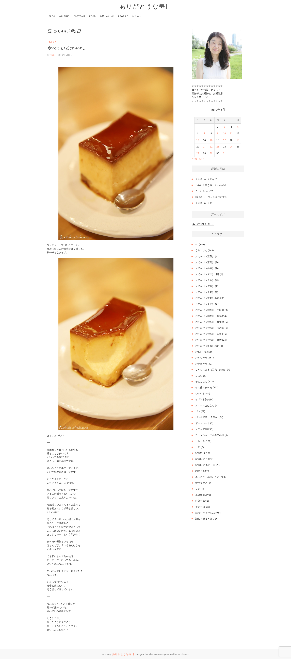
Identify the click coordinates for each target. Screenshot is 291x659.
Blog (52, 16)
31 (224, 153)
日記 (197, 488)
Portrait (79, 16)
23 (217, 146)
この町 (199, 375)
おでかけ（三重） (205, 256)
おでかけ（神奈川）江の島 (209, 327)
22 (211, 146)
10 (224, 133)
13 (197, 140)
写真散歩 (200, 453)
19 (238, 140)
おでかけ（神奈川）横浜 (208, 316)
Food (92, 16)
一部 (197, 447)
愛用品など (201, 483)
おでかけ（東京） (205, 304)
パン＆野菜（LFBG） (206, 417)
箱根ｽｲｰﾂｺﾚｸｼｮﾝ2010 (206, 512)
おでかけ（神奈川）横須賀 (209, 322)
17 (224, 140)
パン (197, 411)
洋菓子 (199, 500)
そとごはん (201, 381)
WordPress (183, 654)
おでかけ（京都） (205, 262)
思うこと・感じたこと (207, 477)
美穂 (52, 55)
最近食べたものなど (206, 179)
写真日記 (200, 459)
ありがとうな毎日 (145, 6)
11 (231, 133)
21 (204, 146)
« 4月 (194, 158)
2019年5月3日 (65, 55)
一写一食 (200, 441)
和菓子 (199, 471)
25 (231, 146)
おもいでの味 (202, 351)
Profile (123, 16)
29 (211, 153)
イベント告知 (202, 399)
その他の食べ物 (203, 387)
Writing (64, 16)
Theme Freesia (156, 654)
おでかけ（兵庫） (205, 268)
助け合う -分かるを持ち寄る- (211, 197)
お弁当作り (201, 363)
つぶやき (52, 42)
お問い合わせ (107, 16)
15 (211, 140)
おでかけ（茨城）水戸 (207, 345)
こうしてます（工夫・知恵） (211, 369)
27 (197, 153)
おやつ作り (201, 357)
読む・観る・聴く (205, 518)
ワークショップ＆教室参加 (209, 435)
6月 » (201, 158)
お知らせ (137, 16)
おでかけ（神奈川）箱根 (208, 334)
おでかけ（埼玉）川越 (207, 274)
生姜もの (200, 506)
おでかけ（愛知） (205, 292)
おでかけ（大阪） (205, 280)
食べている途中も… (67, 48)
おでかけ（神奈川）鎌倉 (208, 339)
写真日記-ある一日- (205, 465)
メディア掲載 (202, 429)
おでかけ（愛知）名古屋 (208, 298)
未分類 (199, 494)
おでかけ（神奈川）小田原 (209, 310)
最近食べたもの (203, 203)
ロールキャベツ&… (205, 191)
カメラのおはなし (205, 405)
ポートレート (202, 423)
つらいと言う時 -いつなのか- (211, 185)
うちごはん (201, 250)
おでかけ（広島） (205, 286)
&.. (196, 244)
